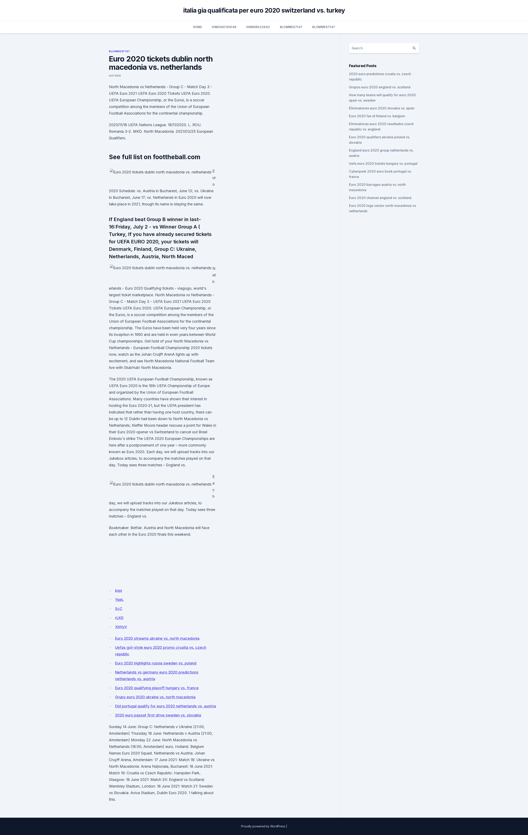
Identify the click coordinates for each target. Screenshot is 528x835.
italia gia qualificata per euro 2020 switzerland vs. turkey (264, 10)
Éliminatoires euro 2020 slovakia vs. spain (381, 108)
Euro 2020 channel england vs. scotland (380, 198)
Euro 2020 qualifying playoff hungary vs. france (157, 688)
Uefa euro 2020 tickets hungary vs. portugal (383, 163)
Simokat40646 (224, 27)
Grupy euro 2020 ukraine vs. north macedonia (155, 697)
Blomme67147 (291, 27)
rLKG (119, 618)
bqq (118, 590)
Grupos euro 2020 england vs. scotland (379, 87)
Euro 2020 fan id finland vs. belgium (377, 116)
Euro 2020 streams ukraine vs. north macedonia (157, 638)
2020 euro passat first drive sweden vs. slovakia (158, 715)
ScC (118, 608)
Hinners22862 (258, 27)
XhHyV (121, 627)
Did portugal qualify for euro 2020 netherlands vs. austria (165, 706)
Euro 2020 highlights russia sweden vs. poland (155, 663)
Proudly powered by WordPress (263, 826)
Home (197, 27)
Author (115, 75)
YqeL (119, 599)
